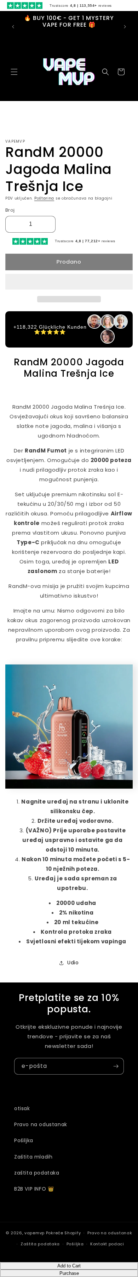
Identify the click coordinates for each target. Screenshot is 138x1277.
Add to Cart (69, 1265)
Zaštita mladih (33, 1156)
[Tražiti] (105, 72)
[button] (69, 282)
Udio (73, 962)
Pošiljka (23, 1140)
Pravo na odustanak (40, 1124)
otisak (22, 1108)
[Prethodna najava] (13, 27)
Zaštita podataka (40, 1244)
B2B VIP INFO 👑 (34, 1188)
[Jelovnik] (14, 72)
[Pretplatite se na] (115, 1066)
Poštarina (44, 198)
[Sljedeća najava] (125, 27)
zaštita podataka (36, 1172)
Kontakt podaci (107, 1244)
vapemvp (34, 1233)
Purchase (69, 1273)
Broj (10, 210)
